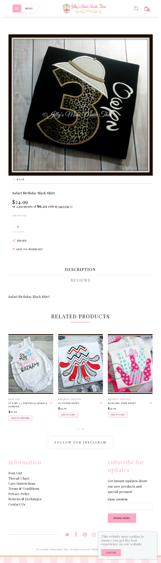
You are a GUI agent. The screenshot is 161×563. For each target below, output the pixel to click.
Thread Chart (18, 478)
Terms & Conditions (23, 488)
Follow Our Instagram (80, 442)
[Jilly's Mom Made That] (84, 8)
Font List (15, 473)
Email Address (118, 499)
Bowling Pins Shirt (122, 403)
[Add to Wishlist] (51, 403)
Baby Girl (14, 399)
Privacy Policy (19, 494)
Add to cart (68, 414)
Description (80, 269)
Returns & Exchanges (25, 499)
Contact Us (16, 504)
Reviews (81, 280)
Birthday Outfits (69, 399)
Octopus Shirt (69, 403)
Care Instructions (22, 483)
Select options (20, 418)
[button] (42, 206)
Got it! (111, 552)
